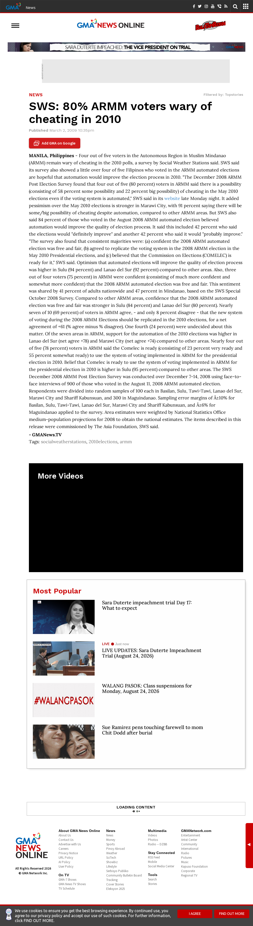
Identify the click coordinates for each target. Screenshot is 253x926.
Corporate (188, 871)
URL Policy (66, 857)
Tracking (112, 880)
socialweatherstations (63, 441)
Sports (110, 844)
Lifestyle (111, 866)
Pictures (186, 857)
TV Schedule (67, 888)
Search (152, 879)
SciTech (111, 857)
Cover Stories (115, 884)
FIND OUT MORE (232, 914)
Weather (111, 853)
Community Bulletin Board (124, 875)
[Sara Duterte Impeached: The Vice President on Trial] (126, 47)
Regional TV (189, 875)
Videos (152, 835)
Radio (185, 853)
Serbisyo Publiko (117, 871)
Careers (63, 849)
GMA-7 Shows (67, 879)
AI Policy (64, 862)
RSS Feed (154, 857)
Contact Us (66, 840)
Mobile (152, 862)
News (31, 7)
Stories (152, 884)
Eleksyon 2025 (115, 889)
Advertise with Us (70, 844)
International (189, 849)
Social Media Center (161, 866)
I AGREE (195, 914)
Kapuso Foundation (194, 866)
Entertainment (190, 835)
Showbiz (112, 862)
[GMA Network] (13, 5)
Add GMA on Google (55, 143)
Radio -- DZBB (157, 844)
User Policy (66, 866)
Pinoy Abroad (115, 849)
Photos (153, 840)
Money (110, 840)
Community (189, 844)
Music (185, 862)
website (172, 198)
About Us (65, 835)
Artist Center (189, 840)
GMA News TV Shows (72, 884)
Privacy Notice (68, 853)
